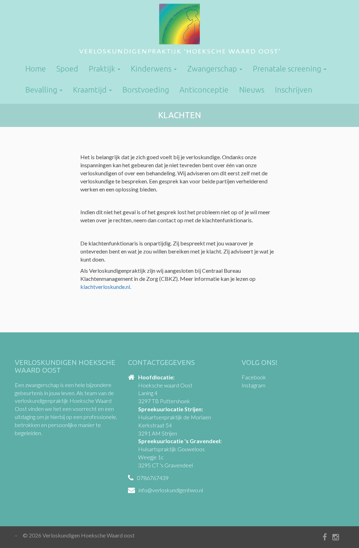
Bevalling (42, 89)
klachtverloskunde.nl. (105, 286)
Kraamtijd (90, 89)
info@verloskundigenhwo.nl (170, 490)
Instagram (253, 385)
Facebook (254, 377)
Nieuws (251, 89)
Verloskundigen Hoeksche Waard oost (179, 30)
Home (35, 68)
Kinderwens (152, 68)
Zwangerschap (213, 68)
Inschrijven (293, 89)
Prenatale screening (288, 68)
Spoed (67, 68)
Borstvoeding (145, 89)
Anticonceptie (204, 89)
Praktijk (103, 68)
